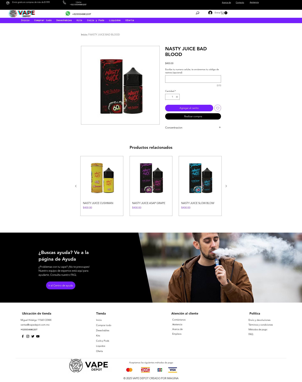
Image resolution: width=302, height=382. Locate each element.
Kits (98, 335)
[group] (151, 186)
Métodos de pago (258, 329)
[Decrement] (168, 97)
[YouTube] (38, 336)
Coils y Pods (102, 340)
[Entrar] (209, 13)
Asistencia (177, 324)
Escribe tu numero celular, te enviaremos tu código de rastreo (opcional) (192, 71)
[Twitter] (33, 336)
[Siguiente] (226, 186)
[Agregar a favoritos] (217, 108)
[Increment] (177, 97)
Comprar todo (103, 325)
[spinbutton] (172, 97)
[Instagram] (28, 336)
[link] (224, 12)
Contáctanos (178, 319)
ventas (24, 324)
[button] (115, 20)
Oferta (99, 351)
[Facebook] (23, 336)
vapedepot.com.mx (39, 324)
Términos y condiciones (261, 324)
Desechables (102, 330)
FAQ (251, 334)
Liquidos (100, 345)
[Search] (197, 13)
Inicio (84, 34)
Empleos (176, 333)
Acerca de (177, 329)
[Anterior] (76, 186)
